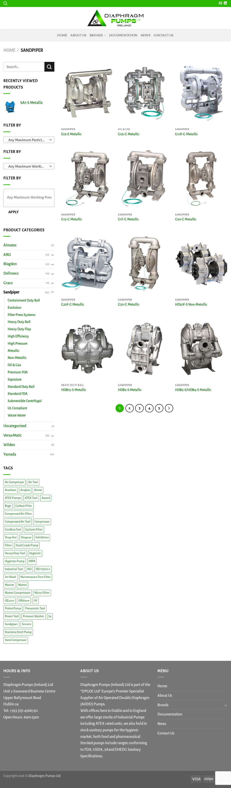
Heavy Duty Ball (19, 322)
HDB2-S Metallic (129, 390)
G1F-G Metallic (128, 219)
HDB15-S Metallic (73, 390)
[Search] (5, 3)
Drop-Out (11, 537)
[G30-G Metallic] (144, 263)
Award (46, 498)
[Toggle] (52, 255)
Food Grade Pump (27, 545)
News (145, 35)
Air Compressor (14, 482)
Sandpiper (11, 292)
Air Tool (33, 482)
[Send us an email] (220, 3)
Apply (13, 212)
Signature (14, 379)
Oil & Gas (14, 365)
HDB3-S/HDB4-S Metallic (193, 390)
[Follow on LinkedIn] (225, 3)
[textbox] (28, 140)
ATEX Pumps (13, 498)
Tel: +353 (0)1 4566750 (20, 711)
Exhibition (42, 537)
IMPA (31, 561)
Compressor (42, 521)
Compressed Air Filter (18, 513)
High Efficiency (18, 336)
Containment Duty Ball (24, 300)
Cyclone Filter (34, 529)
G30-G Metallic (128, 304)
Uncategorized (14, 426)
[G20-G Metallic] (201, 178)
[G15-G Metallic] (87, 178)
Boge (8, 505)
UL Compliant (17, 408)
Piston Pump (13, 608)
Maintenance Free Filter (35, 577)
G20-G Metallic (185, 219)
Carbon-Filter (23, 505)
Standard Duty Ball (21, 386)
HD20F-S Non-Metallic (191, 304)
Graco (8, 283)
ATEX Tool (31, 498)
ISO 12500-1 (43, 569)
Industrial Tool (14, 569)
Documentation (123, 35)
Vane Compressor (16, 640)
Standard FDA (17, 393)
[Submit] (49, 67)
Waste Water (17, 415)
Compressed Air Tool (17, 521)
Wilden (9, 445)
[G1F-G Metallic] (144, 178)
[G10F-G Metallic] (201, 93)
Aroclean (10, 490)
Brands (96, 35)
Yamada (9, 454)
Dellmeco (11, 273)
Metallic (13, 351)
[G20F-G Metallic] (87, 263)
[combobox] (28, 140)
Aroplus (25, 490)
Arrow (38, 490)
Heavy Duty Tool (15, 553)
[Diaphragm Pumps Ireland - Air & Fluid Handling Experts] (115, 18)
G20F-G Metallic (72, 304)
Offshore (24, 600)
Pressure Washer (33, 616)
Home (62, 35)
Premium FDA (18, 372)
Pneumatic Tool (35, 608)
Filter (8, 545)
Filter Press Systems (21, 315)
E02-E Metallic (71, 134)
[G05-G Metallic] (144, 93)
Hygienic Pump (14, 561)
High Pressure (17, 343)
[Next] (169, 408)
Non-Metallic (17, 358)
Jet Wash (10, 577)
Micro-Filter (42, 592)
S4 (49, 616)
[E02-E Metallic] (87, 93)
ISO (29, 569)
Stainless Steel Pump (18, 632)
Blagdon (10, 264)
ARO (7, 255)
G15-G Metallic (71, 219)
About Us (78, 35)
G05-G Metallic (128, 134)
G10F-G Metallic (186, 134)
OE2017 (9, 600)
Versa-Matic (12, 435)
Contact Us (164, 35)
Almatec (10, 245)
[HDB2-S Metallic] (144, 349)
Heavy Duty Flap (19, 329)
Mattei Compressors (17, 592)
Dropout (26, 537)
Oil (35, 600)
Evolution (14, 307)
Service (26, 624)
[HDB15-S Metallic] (87, 349)
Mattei (22, 585)
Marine (9, 585)
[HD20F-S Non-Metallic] (201, 263)
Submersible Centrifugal (25, 401)
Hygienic (35, 553)
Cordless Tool (13, 529)
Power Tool (12, 616)
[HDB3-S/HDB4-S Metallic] (201, 349)
